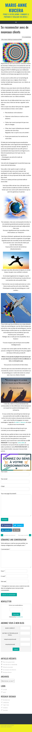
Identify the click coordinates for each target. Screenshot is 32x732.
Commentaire (5, 549)
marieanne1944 (17, 39)
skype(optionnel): (10, 644)
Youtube (5, 710)
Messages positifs (24, 535)
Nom (3, 571)
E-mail (3, 576)
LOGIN (5, 689)
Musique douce (7, 672)
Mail (17, 530)
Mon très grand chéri (8, 662)
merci (4, 692)
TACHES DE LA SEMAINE (10, 664)
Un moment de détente (9, 669)
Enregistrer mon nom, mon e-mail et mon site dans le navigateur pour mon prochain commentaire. (15, 588)
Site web (3, 581)
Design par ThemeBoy (6, 726)
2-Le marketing (26, 37)
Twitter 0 (19, 525)
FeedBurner (19, 617)
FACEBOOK (6, 700)
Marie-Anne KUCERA (16, 7)
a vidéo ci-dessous (20, 422)
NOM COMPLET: (10, 628)
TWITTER (6, 705)
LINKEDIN (6, 702)
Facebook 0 (7, 525)
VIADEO (5, 707)
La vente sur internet (8, 535)
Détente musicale (8, 667)
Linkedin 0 (7, 530)
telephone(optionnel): (10, 639)
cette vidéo (21, 442)
